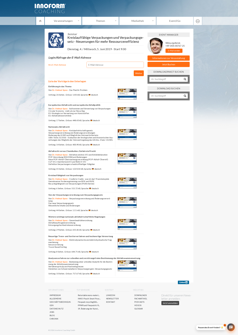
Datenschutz (56, 309)
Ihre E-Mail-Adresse (57, 65)
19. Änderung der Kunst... (88, 309)
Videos (137, 305)
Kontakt (110, 302)
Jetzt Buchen (168, 64)
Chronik (54, 319)
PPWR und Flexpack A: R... (89, 305)
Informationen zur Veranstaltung (168, 58)
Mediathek (137, 20)
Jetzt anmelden (170, 303)
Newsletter (112, 298)
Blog (52, 315)
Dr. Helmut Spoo (60, 90)
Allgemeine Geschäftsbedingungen (60, 301)
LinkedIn (110, 295)
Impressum (55, 295)
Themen (100, 20)
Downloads (140, 295)
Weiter (138, 73)
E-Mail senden (174, 50)
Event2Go (174, 20)
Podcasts (139, 302)
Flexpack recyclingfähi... (88, 302)
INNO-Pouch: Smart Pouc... (89, 298)
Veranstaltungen (63, 20)
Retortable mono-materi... (89, 295)
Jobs (52, 312)
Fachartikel (140, 298)
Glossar (138, 309)
